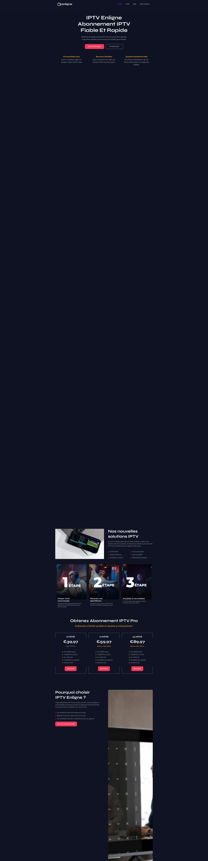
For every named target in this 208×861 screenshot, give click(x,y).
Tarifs (127, 4)
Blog (134, 4)
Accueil (119, 4)
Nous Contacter (145, 4)
